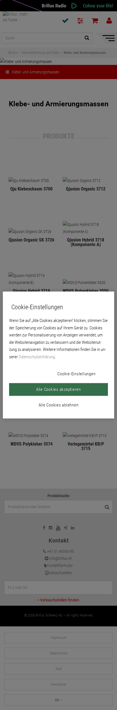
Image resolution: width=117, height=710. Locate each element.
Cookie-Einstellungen (76, 373)
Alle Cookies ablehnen (59, 405)
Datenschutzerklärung (37, 356)
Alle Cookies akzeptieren (58, 389)
